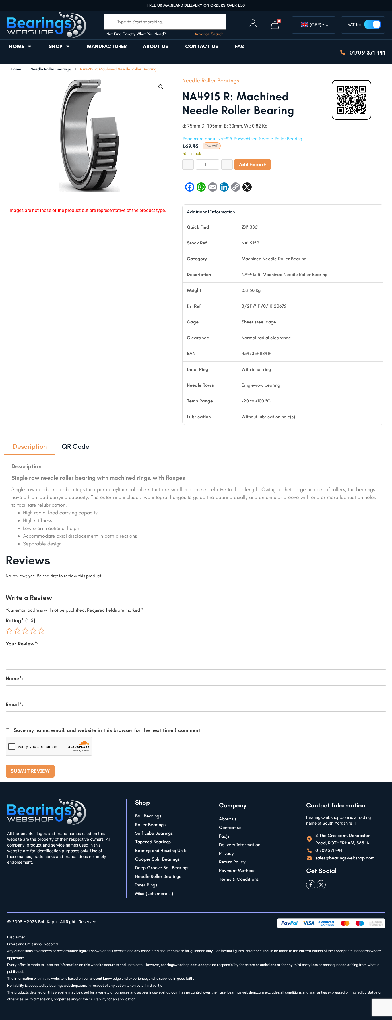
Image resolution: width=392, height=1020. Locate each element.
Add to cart (252, 164)
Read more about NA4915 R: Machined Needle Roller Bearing (242, 138)
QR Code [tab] (75, 446)
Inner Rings (146, 885)
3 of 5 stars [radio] (25, 630)
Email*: (14, 704)
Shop (55, 46)
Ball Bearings (148, 816)
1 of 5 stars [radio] (9, 630)
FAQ (240, 46)
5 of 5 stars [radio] (41, 630)
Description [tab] (30, 446)
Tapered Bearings (153, 841)
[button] (161, 87)
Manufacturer (107, 46)
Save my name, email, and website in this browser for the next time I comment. (108, 730)
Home (16, 46)
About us (156, 46)
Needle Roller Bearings (50, 69)
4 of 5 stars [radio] (33, 630)
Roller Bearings (150, 824)
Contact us (202, 46)
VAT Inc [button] (354, 24)
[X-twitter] (321, 884)
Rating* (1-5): (21, 620)
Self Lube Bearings (154, 833)
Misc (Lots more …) (154, 893)
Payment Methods (237, 870)
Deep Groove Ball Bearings (162, 867)
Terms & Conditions (239, 879)
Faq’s (224, 836)
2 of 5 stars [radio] (17, 630)
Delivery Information (239, 844)
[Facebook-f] (310, 884)
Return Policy (232, 862)
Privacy (226, 853)
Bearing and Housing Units (161, 850)
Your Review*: (22, 643)
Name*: (14, 678)
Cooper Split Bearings (157, 859)
